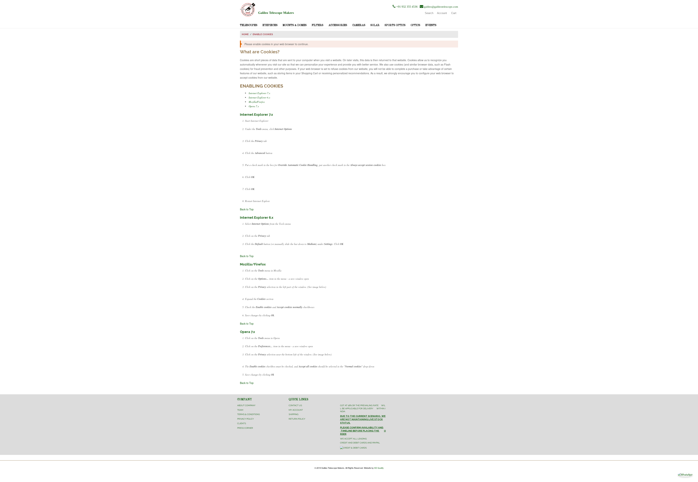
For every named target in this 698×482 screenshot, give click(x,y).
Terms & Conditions (248, 414)
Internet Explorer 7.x (259, 93)
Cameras (358, 25)
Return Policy (297, 419)
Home (245, 34)
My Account (296, 410)
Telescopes (248, 25)
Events (430, 25)
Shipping (293, 414)
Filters (317, 25)
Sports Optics (395, 25)
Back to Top (247, 209)
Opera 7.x (254, 106)
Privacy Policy (245, 419)
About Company (246, 405)
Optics (415, 25)
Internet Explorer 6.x (259, 97)
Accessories (337, 25)
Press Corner (245, 428)
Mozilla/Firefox (257, 102)
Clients (241, 423)
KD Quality (379, 467)
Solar (375, 25)
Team (240, 410)
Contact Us (295, 405)
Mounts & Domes (295, 25)
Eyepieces (270, 25)
